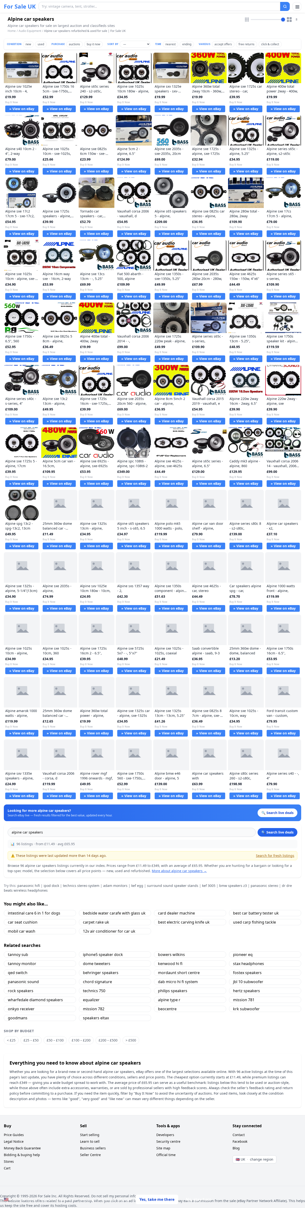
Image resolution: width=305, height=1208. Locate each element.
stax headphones (248, 963)
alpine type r (169, 999)
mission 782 (93, 1008)
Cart (7, 1168)
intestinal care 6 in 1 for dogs (34, 913)
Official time (166, 1154)
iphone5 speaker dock (103, 954)
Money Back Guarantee (22, 1148)
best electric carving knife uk (184, 922)
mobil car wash (21, 931)
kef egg (137, 885)
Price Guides (14, 1134)
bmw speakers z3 (233, 885)
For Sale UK (20, 6)
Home (12, 31)
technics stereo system (81, 885)
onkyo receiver (21, 1008)
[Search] (285, 6)
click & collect (270, 44)
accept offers (223, 44)
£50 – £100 (55, 1040)
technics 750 (94, 990)
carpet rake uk (96, 922)
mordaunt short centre (179, 972)
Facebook (240, 1141)
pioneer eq (243, 954)
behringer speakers (100, 972)
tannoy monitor (22, 963)
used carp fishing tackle (254, 922)
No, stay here (198, 1199)
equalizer (91, 999)
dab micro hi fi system (178, 981)
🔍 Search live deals (277, 832)
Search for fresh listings (275, 855)
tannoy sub (18, 954)
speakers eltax (96, 1018)
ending (186, 44)
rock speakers (20, 990)
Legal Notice (14, 1141)
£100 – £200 (81, 1040)
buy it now (93, 44)
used (41, 44)
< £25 (11, 1040)
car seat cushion (22, 922)
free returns (246, 44)
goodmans (17, 1018)
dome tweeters (96, 963)
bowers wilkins (171, 954)
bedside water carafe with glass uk (114, 913)
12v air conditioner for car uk (109, 931)
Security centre (168, 1141)
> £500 (131, 1040)
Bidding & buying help (22, 1154)
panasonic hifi (28, 885)
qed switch (17, 972)
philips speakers (172, 990)
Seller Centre (90, 1154)
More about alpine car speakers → (179, 871)
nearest (170, 44)
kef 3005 (208, 885)
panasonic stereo (264, 885)
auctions (74, 44)
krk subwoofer (246, 1008)
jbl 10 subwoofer (248, 981)
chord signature (97, 981)
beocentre (167, 1008)
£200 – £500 (108, 1040)
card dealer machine (176, 913)
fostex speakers (247, 972)
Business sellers (93, 1148)
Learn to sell (90, 1141)
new (28, 44)
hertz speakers (246, 990)
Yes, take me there (156, 1199)
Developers (165, 1134)
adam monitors (115, 885)
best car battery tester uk (256, 913)
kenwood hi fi (170, 963)
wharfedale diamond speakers (35, 999)
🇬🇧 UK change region (254, 1159)
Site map (163, 1148)
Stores (9, 1161)
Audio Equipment (30, 31)
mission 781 (243, 999)
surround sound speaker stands (172, 885)
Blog (236, 1148)
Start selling (89, 1134)
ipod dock (51, 885)
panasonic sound (23, 981)
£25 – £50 (31, 1040)
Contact (239, 1134)
